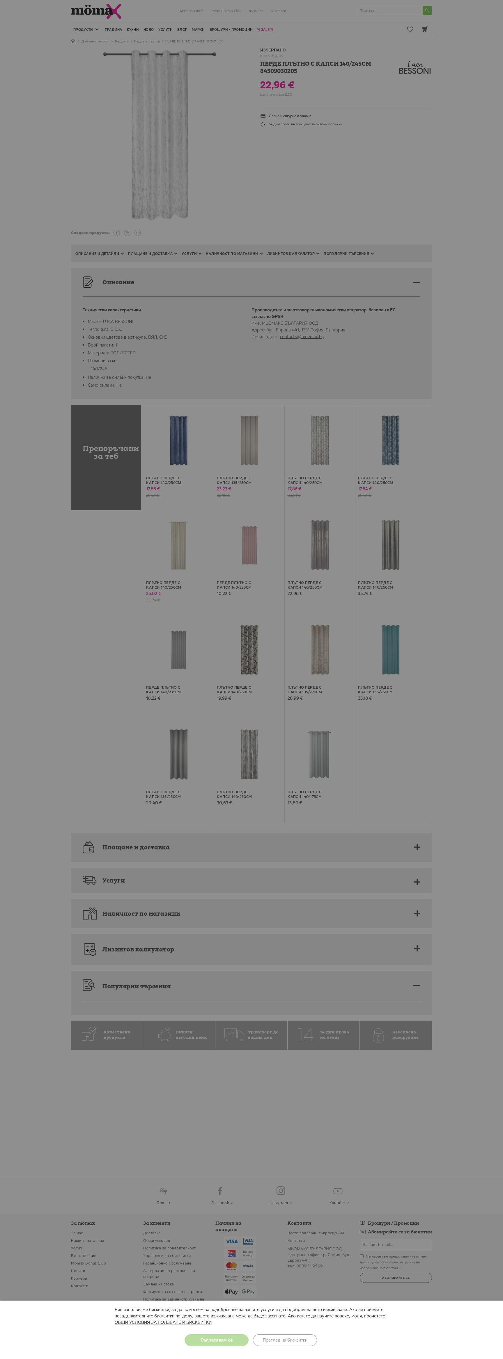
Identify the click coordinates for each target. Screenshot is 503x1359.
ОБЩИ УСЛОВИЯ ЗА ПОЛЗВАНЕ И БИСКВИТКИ (163, 1322)
